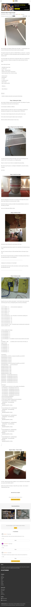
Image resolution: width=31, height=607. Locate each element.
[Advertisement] (15, 7)
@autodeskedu (4, 600)
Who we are (2, 594)
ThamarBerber (6, 543)
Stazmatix (5, 534)
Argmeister (5, 552)
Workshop (2, 577)
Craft (1, 579)
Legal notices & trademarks (20, 605)
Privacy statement (17, 603)
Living (2, 582)
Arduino (10, 14)
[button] (1, 1)
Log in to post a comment (15, 561)
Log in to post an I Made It (15, 499)
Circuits (7, 14)
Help (1, 591)
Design (2, 578)
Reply (15, 540)
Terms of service (10, 603)
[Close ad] (29, 4)
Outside (2, 583)
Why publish (3, 589)
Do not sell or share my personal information (8, 605)
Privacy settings (22, 603)
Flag (3, 538)
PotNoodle (3, 14)
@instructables (4, 598)
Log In (16, 527)
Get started (2, 590)
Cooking (2, 581)
